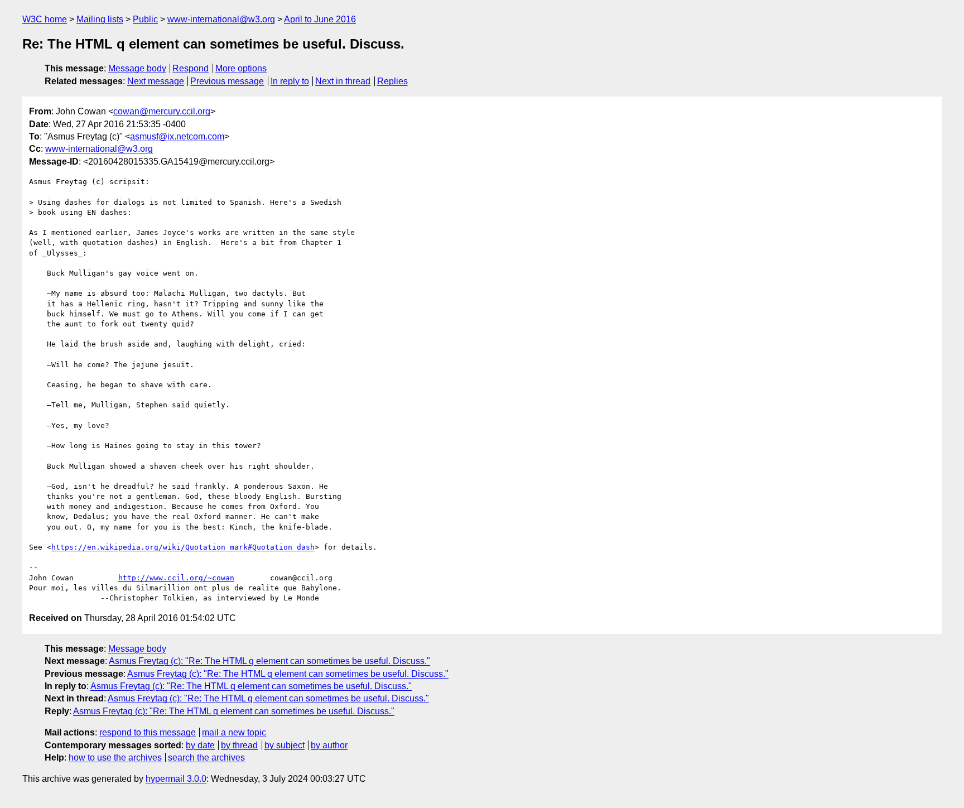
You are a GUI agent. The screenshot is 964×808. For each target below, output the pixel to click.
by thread (239, 745)
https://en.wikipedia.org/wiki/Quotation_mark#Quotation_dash (183, 547)
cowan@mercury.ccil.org (161, 111)
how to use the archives (115, 757)
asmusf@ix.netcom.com (177, 136)
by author (329, 745)
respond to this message (147, 732)
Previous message (227, 81)
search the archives (206, 757)
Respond (190, 68)
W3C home (44, 19)
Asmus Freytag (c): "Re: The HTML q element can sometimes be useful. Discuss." (269, 661)
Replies (392, 81)
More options (241, 68)
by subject (284, 745)
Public (145, 19)
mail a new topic (234, 732)
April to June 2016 (320, 19)
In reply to (290, 81)
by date (200, 745)
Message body (137, 68)
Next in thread (342, 81)
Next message (155, 81)
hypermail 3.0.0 (176, 778)
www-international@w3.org (221, 19)
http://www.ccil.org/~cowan (176, 578)
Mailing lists (99, 19)
